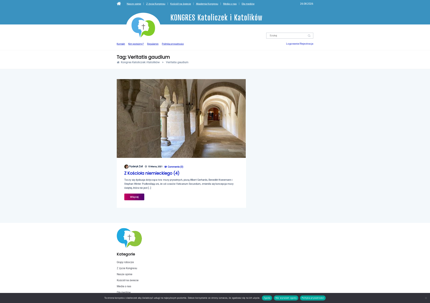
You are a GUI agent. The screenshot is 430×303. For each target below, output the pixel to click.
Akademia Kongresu (207, 3)
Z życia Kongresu (155, 3)
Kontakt (121, 44)
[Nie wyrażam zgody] (425, 298)
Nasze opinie (134, 3)
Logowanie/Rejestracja (299, 43)
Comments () (175, 166)
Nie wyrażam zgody (286, 297)
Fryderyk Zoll (136, 166)
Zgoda (267, 297)
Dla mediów (248, 3)
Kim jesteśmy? (136, 44)
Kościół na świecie (180, 3)
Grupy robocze (125, 262)
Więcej (134, 196)
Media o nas (230, 3)
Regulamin (153, 44)
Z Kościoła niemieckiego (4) (152, 173)
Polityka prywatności (173, 44)
